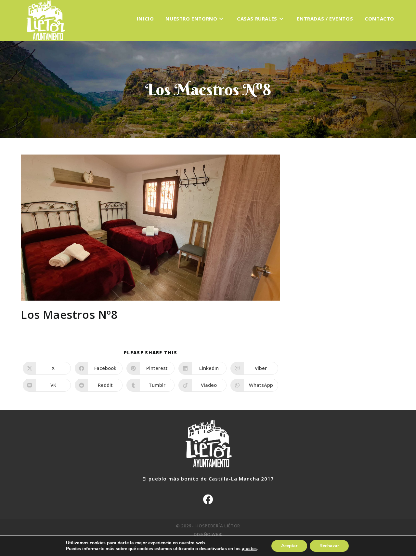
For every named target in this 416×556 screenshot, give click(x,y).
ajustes (249, 549)
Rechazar (329, 546)
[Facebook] (208, 499)
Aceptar (289, 546)
